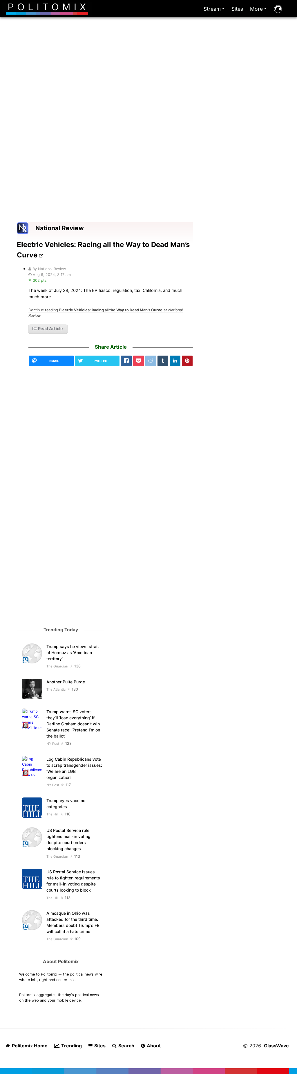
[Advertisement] (148, 86)
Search (125, 1046)
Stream (215, 10)
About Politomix (61, 961)
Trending (71, 1046)
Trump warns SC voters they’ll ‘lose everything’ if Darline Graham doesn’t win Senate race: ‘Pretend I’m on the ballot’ (73, 723)
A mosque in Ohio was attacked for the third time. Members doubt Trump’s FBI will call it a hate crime (73, 922)
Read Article (50, 328)
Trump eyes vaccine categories (65, 803)
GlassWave (276, 1046)
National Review (59, 228)
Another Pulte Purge (65, 681)
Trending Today (61, 629)
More (259, 10)
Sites (237, 9)
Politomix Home (29, 1046)
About (153, 1046)
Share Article (111, 347)
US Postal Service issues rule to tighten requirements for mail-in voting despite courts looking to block (73, 880)
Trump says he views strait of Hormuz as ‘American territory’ (72, 652)
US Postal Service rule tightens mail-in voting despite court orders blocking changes (68, 839)
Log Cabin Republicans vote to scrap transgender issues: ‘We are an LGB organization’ (74, 768)
